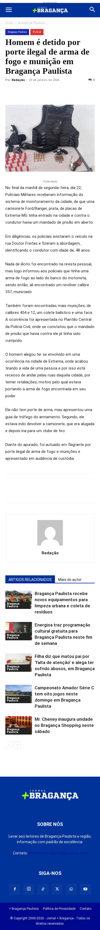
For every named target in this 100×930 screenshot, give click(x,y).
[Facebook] (23, 92)
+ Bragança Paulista (24, 909)
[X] (35, 92)
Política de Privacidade (59, 909)
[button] (8, 10)
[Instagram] (28, 889)
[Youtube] (85, 889)
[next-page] (17, 745)
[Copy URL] (10, 92)
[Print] (72, 92)
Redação (18, 80)
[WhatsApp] (59, 92)
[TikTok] (43, 889)
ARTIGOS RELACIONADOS (30, 579)
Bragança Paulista (31, 23)
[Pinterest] (47, 92)
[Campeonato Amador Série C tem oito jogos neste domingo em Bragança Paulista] (18, 694)
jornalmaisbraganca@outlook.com (58, 853)
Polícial (37, 31)
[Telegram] (84, 92)
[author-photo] (50, 545)
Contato (85, 909)
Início (9, 23)
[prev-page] (8, 745)
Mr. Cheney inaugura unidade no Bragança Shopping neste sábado (64, 725)
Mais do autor (70, 579)
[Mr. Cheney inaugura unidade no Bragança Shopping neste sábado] (18, 725)
